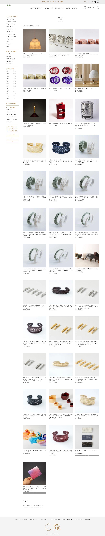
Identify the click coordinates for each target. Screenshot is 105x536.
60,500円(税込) (34, 307)
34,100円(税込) (86, 198)
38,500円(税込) (87, 55)
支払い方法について (13, 128)
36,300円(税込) (34, 235)
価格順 (32, 26)
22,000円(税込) (60, 124)
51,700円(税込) (86, 90)
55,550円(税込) (60, 162)
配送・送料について (13, 127)
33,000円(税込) (60, 344)
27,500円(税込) (59, 89)
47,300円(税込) (87, 162)
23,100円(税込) (34, 490)
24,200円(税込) (34, 55)
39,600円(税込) (60, 55)
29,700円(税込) (86, 235)
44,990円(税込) (86, 270)
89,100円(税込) (86, 126)
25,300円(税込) (60, 271)
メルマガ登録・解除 (13, 130)
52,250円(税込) (34, 162)
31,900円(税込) (60, 198)
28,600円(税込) (60, 235)
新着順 (37, 26)
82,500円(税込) (87, 380)
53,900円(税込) (34, 344)
